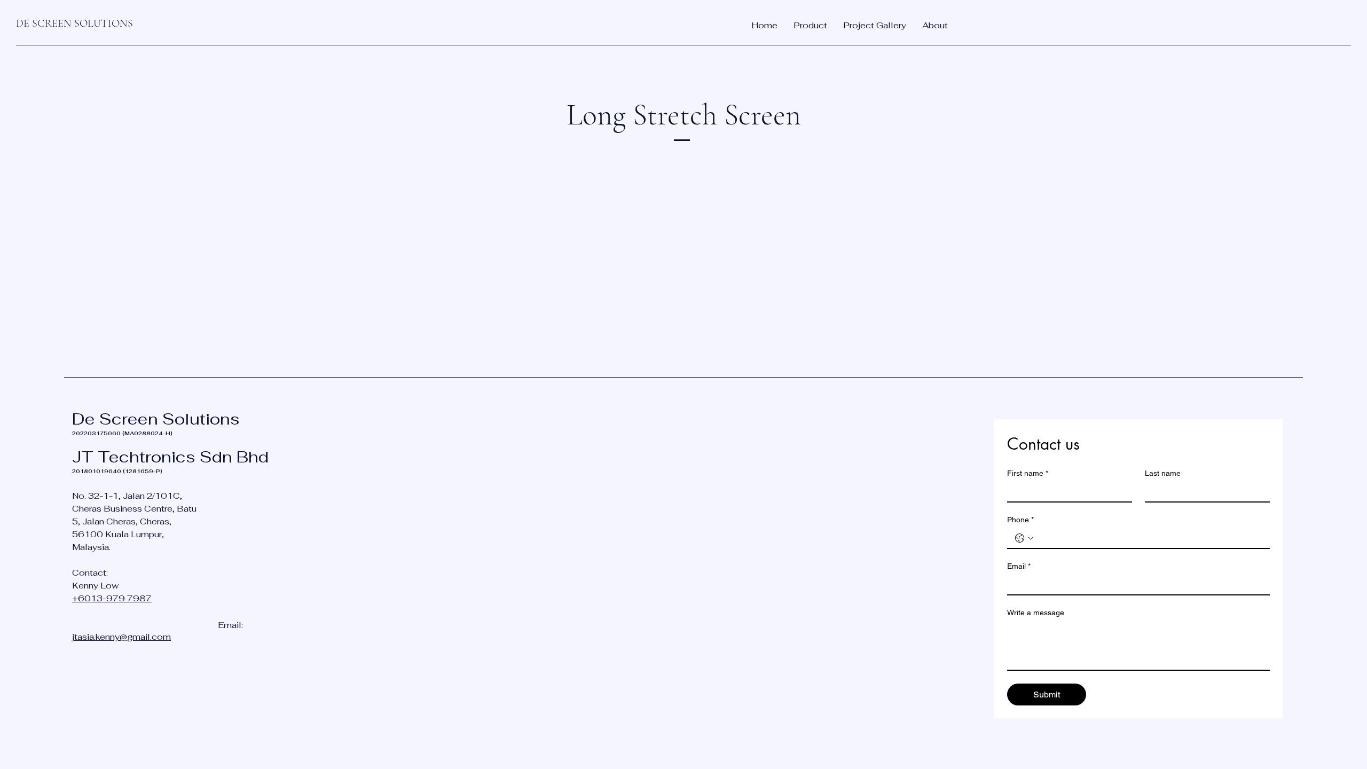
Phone (1020, 519)
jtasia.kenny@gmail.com (121, 636)
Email (1019, 566)
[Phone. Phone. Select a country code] (1024, 538)
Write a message (1035, 612)
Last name (1163, 473)
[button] (810, 26)
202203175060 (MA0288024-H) (122, 433)
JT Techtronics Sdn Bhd (170, 456)
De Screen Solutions (156, 419)
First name (1027, 473)
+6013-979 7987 (112, 598)
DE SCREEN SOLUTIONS (74, 23)
